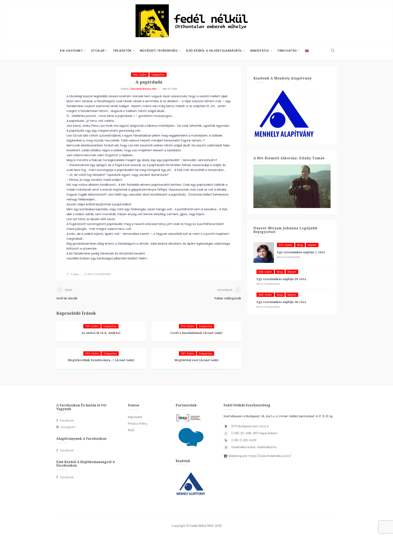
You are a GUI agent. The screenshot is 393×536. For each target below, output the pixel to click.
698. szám (265, 272)
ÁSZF (131, 430)
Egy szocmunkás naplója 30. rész (281, 302)
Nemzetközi (259, 51)
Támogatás (287, 51)
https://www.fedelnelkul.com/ (269, 456)
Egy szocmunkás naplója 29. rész (281, 279)
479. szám (187, 326)
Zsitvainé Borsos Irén (143, 88)
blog (300, 245)
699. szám (265, 294)
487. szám (187, 353)
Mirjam (312, 245)
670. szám (285, 245)
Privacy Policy (137, 424)
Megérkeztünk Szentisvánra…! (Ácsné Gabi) (101, 360)
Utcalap (98, 51)
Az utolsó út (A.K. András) (100, 333)
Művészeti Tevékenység (159, 51)
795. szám (92, 326)
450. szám (140, 74)
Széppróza (158, 74)
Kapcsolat (135, 417)
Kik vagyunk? (71, 51)
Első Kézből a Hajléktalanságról (214, 51)
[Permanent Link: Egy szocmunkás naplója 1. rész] (263, 252)
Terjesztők (122, 51)
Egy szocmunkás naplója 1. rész (301, 252)
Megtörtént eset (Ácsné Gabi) (196, 360)
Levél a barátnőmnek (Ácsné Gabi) (196, 333)
